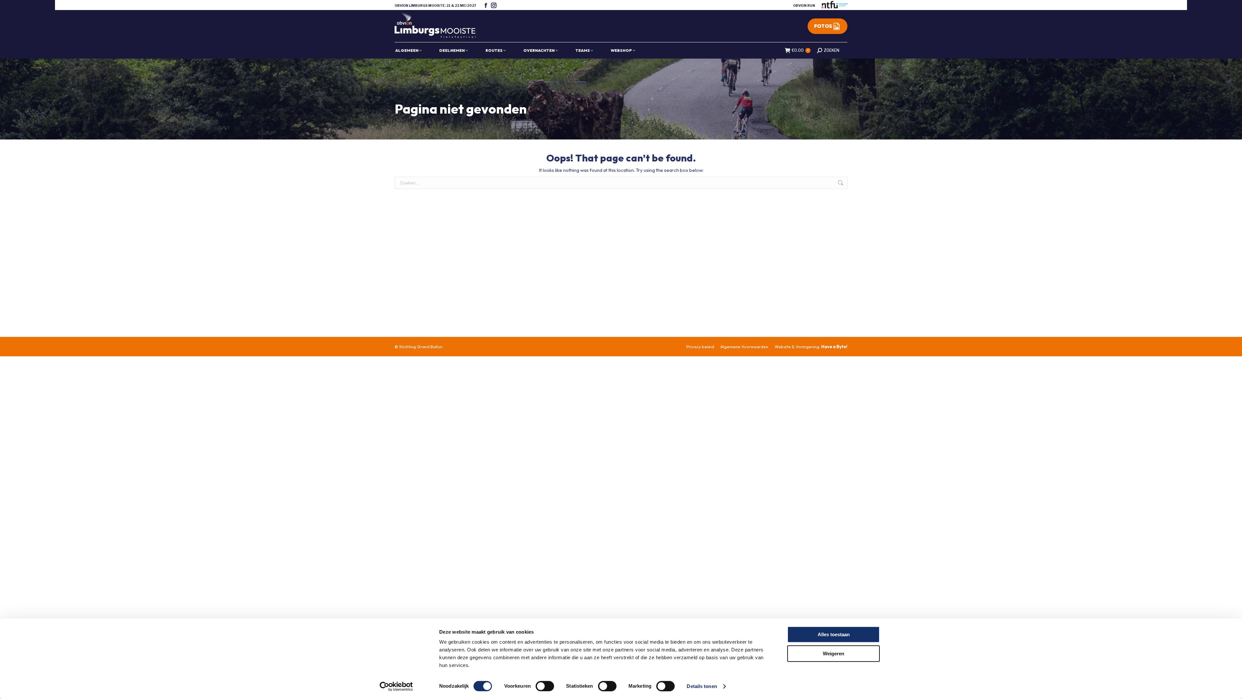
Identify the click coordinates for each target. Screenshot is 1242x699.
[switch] (545, 686)
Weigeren (833, 653)
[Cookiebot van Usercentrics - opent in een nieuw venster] (396, 686)
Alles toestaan (834, 634)
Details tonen (702, 686)
